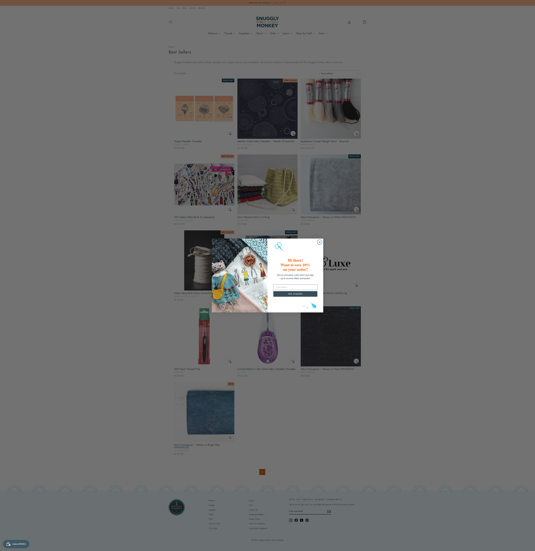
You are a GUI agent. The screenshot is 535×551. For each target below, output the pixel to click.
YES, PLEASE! (295, 294)
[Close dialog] (319, 242)
